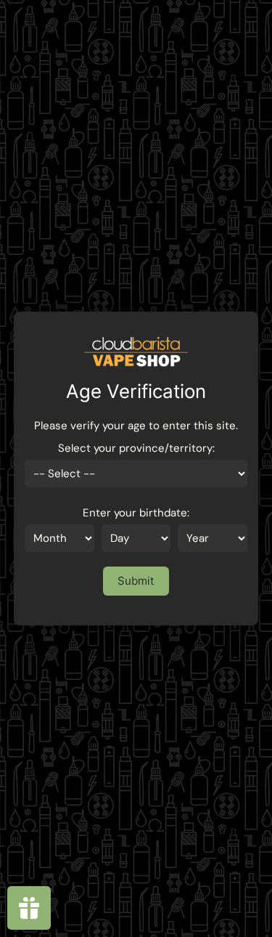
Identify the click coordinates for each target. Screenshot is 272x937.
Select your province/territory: (136, 448)
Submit (136, 581)
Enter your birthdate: (136, 513)
